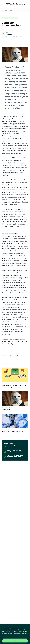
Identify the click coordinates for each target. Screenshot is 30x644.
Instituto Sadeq (15, 341)
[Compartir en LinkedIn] (17, 355)
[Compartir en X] (14, 355)
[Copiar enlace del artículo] (21, 355)
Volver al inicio (7, 10)
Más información (22, 633)
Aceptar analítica (15, 641)
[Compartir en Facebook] (10, 355)
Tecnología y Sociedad (10, 18)
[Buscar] (25, 4)
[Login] (22, 4)
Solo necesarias (15, 636)
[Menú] (3, 4)
